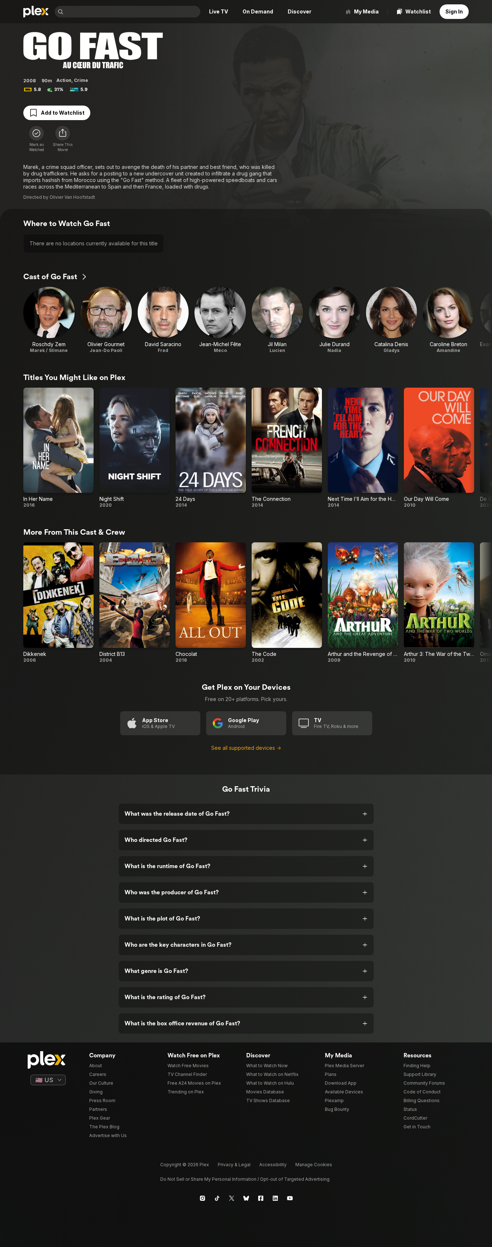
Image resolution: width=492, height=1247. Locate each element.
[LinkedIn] (275, 1198)
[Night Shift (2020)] (134, 448)
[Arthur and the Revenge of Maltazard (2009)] (363, 602)
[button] (63, 139)
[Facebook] (260, 1198)
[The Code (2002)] (287, 602)
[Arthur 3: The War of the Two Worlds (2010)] (439, 602)
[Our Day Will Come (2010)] (439, 448)
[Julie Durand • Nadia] (334, 320)
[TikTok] (217, 1198)
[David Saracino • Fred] (163, 320)
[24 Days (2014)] (211, 448)
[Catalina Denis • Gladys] (391, 320)
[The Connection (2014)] (287, 448)
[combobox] (132, 11)
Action (63, 80)
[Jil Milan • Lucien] (277, 320)
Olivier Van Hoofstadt (72, 197)
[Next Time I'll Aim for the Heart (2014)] (363, 448)
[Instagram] (202, 1198)
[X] (231, 1198)
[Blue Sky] (246, 1198)
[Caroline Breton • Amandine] (448, 320)
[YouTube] (290, 1198)
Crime (81, 80)
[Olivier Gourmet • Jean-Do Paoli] (106, 320)
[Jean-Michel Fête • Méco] (220, 320)
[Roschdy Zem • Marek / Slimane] (49, 320)
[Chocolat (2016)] (211, 602)
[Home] (36, 11)
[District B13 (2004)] (134, 602)
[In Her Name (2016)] (58, 448)
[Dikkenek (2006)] (58, 602)
